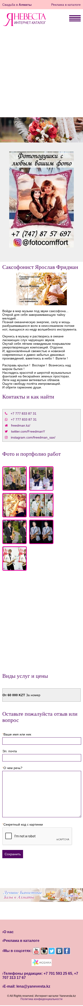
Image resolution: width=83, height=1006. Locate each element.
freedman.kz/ (20, 425)
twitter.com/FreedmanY (28, 431)
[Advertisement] (41, 73)
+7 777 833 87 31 (24, 413)
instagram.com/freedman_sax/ (33, 437)
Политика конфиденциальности (41, 999)
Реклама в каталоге (66, 4)
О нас (8, 932)
